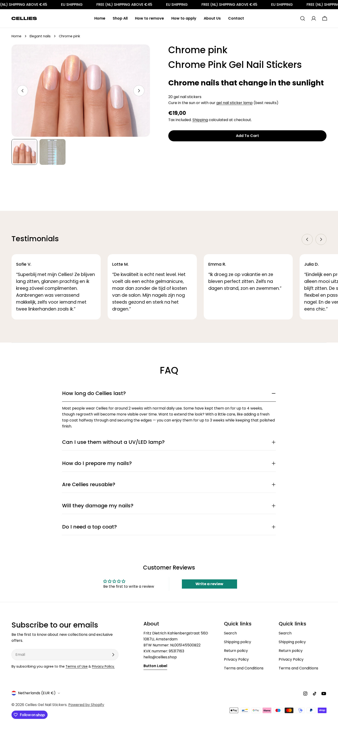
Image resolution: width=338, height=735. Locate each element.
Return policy (236, 650)
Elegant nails (40, 36)
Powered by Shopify (86, 704)
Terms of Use (77, 666)
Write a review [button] (209, 584)
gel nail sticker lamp (234, 102)
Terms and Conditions (244, 668)
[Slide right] (138, 90)
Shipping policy (237, 642)
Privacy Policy (236, 659)
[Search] (302, 18)
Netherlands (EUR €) (37, 693)
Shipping (200, 119)
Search (230, 633)
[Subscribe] (113, 654)
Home (16, 36)
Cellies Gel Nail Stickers (46, 704)
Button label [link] (155, 665)
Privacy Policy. (103, 666)
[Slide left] (22, 90)
